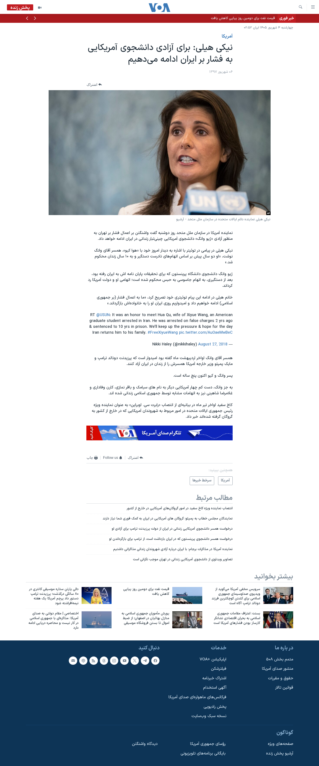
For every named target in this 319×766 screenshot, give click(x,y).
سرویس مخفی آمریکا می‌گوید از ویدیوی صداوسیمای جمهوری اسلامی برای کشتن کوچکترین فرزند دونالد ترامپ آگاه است (190, 18)
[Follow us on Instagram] (114, 660)
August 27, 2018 (212, 344)
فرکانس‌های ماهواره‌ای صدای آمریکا (197, 697)
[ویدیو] (39, 7)
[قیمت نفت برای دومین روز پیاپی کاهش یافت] (187, 595)
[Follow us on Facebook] (155, 660)
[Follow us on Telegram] (145, 660)
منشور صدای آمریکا (277, 669)
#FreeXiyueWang (163, 333)
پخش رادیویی (215, 707)
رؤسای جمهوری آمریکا (207, 744)
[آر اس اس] (93, 660)
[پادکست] (83, 660)
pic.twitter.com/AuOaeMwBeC (206, 333)
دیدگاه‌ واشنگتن (145, 744)
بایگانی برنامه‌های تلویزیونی (203, 753)
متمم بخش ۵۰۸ (279, 659)
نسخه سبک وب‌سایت (208, 716)
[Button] (94, 85)
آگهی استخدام (214, 688)
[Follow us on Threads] (104, 660)
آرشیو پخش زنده (279, 753)
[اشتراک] (73, 660)
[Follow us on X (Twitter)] (135, 660)
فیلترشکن (218, 669)
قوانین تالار (284, 688)
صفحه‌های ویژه (280, 744)
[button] (35, 18)
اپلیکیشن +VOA (213, 659)
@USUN (103, 315)
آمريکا (227, 36)
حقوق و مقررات (280, 678)
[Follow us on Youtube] (124, 660)
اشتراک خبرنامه (214, 678)
